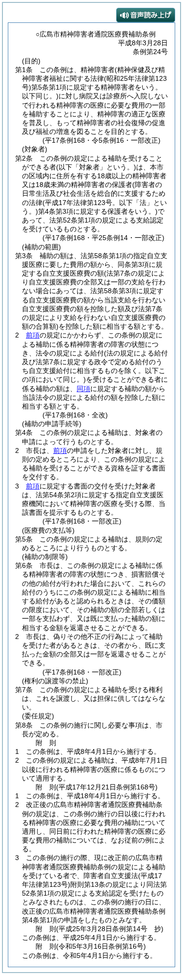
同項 (83, 389)
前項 (33, 335)
